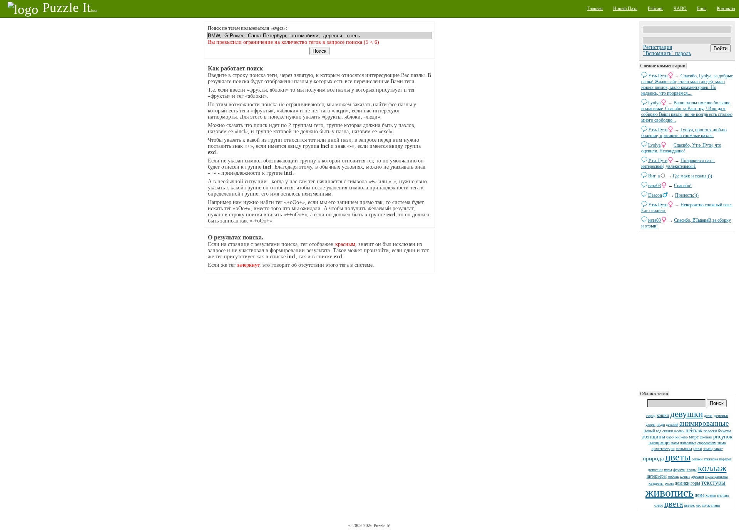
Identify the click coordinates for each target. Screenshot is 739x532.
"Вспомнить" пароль (667, 53)
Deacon (655, 195)
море (694, 437)
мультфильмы (716, 476)
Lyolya (654, 102)
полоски (710, 431)
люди (661, 424)
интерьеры (657, 476)
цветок (689, 505)
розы (669, 483)
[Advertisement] (687, 310)
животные (688, 443)
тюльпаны (684, 449)
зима (721, 442)
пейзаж (693, 430)
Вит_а (654, 176)
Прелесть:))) (687, 195)
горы (695, 483)
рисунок (722, 437)
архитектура (663, 448)
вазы (675, 443)
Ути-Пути (657, 76)
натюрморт (659, 442)
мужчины (711, 505)
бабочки (672, 437)
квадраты (656, 483)
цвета (673, 504)
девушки (686, 414)
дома (699, 495)
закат (718, 448)
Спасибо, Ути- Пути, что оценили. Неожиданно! (681, 148)
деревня (697, 476)
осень (679, 430)
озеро (658, 505)
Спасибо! (683, 185)
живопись (669, 492)
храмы (711, 495)
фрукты (679, 470)
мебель (673, 476)
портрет (725, 459)
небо (684, 437)
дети (708, 415)
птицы (723, 495)
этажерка (711, 459)
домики (682, 483)
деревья (721, 415)
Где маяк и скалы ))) (692, 176)
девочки (655, 469)
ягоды (692, 470)
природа (653, 458)
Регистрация (657, 47)
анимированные (704, 423)
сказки (667, 431)
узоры (650, 424)
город (650, 415)
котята (685, 476)
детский (672, 424)
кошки (663, 415)
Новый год (652, 431)
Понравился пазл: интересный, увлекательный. (678, 163)
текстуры (713, 482)
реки (697, 448)
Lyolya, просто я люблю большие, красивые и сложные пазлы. (684, 132)
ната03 (654, 185)
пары (668, 470)
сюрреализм (706, 443)
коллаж (712, 468)
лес (698, 505)
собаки (697, 459)
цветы (678, 457)
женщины (653, 437)
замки (707, 449)
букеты (724, 430)
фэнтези (706, 437)
